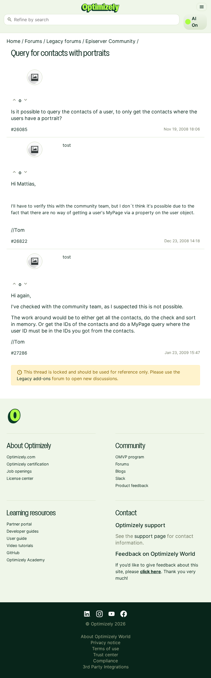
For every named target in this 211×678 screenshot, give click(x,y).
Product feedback (131, 485)
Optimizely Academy (26, 559)
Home (13, 41)
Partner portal (19, 524)
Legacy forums (63, 41)
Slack (120, 478)
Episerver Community (110, 41)
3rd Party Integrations (106, 666)
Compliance (105, 660)
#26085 (19, 129)
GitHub (13, 552)
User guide (17, 538)
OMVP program (129, 456)
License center (20, 478)
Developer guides (23, 531)
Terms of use (105, 648)
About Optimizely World (106, 636)
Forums (33, 41)
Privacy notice (105, 642)
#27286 (19, 353)
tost (67, 145)
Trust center (105, 654)
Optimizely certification (28, 464)
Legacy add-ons (34, 378)
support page (150, 536)
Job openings (19, 471)
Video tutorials (20, 545)
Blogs (120, 471)
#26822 (19, 241)
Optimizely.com (21, 456)
